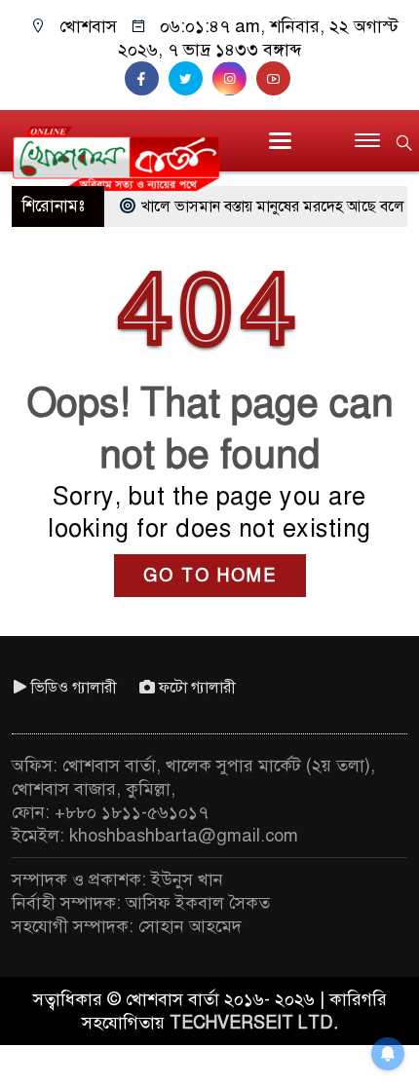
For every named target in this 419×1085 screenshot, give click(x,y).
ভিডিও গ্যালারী (74, 687)
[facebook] (147, 79)
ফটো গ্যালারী (197, 687)
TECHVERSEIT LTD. (254, 1022)
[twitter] (190, 79)
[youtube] (275, 79)
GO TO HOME (210, 575)
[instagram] (234, 79)
